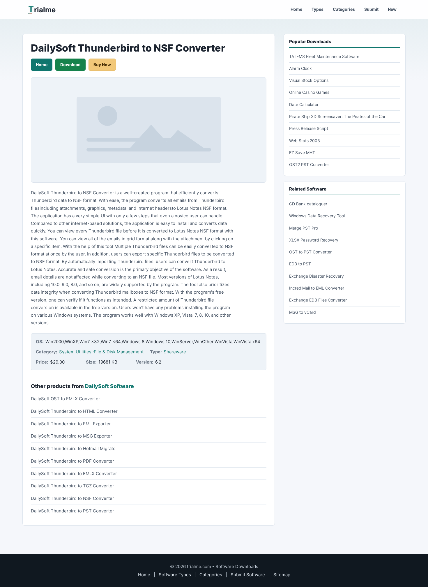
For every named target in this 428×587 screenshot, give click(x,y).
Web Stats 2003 (304, 140)
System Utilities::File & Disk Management (101, 352)
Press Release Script (308, 128)
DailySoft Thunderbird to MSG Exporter (71, 436)
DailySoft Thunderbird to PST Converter (72, 511)
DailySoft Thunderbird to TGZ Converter (72, 486)
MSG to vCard (302, 312)
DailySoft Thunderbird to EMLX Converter (74, 473)
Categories (344, 9)
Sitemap (281, 574)
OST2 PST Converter (309, 164)
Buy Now (102, 64)
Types (317, 9)
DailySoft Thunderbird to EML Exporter (71, 423)
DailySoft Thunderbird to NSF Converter (72, 498)
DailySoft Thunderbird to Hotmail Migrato (73, 448)
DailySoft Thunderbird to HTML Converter (74, 411)
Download (70, 64)
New (392, 9)
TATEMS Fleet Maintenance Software (324, 56)
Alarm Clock (300, 68)
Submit (371, 9)
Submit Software (248, 574)
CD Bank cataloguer (308, 203)
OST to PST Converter (310, 251)
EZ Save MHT (302, 152)
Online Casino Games (309, 92)
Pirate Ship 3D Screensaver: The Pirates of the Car (337, 116)
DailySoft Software (109, 386)
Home (296, 9)
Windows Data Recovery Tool (317, 215)
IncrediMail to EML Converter (316, 287)
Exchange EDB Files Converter (318, 299)
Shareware (175, 352)
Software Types (175, 574)
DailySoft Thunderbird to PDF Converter (72, 461)
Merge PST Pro (303, 227)
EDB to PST (300, 263)
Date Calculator (304, 104)
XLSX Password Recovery (313, 239)
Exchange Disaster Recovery (316, 276)
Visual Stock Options (308, 80)
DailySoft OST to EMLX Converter (65, 398)
